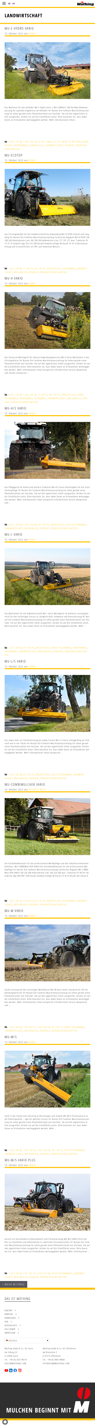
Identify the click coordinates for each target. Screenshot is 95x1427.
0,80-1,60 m (15, 141)
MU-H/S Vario (15, 408)
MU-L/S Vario (15, 661)
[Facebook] (15, 1370)
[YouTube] (6, 1370)
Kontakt (8, 1310)
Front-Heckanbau (61, 647)
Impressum (10, 1332)
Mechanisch (21, 272)
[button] (5, 1422)
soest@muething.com (15, 1363)
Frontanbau (21, 145)
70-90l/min (74, 141)
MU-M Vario (14, 910)
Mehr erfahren (21, 130)
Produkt (69, 145)
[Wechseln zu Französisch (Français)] (13, 3)
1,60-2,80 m (29, 141)
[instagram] (19, 1370)
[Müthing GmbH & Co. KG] (85, 3)
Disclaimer (10, 1329)
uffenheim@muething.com (56, 1363)
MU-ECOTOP (14, 155)
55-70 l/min (60, 141)
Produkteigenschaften (53, 272)
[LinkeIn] (11, 1370)
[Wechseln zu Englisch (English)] (9, 3)
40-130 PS (39, 268)
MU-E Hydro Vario (19, 28)
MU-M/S (11, 1036)
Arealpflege (54, 268)
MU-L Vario (14, 534)
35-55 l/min (45, 141)
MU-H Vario (14, 278)
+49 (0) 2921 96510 (18, 1359)
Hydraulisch (36, 145)
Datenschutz (11, 1325)
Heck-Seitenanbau (76, 524)
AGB (6, 1321)
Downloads (10, 1318)
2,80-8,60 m (43, 1027)
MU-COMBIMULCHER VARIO (25, 784)
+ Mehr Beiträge (13, 1284)
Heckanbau (68, 268)
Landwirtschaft (54, 145)
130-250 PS (29, 1027)
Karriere (9, 1314)
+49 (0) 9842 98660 (56, 1359)
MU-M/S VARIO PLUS (20, 1160)
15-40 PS (28, 268)
